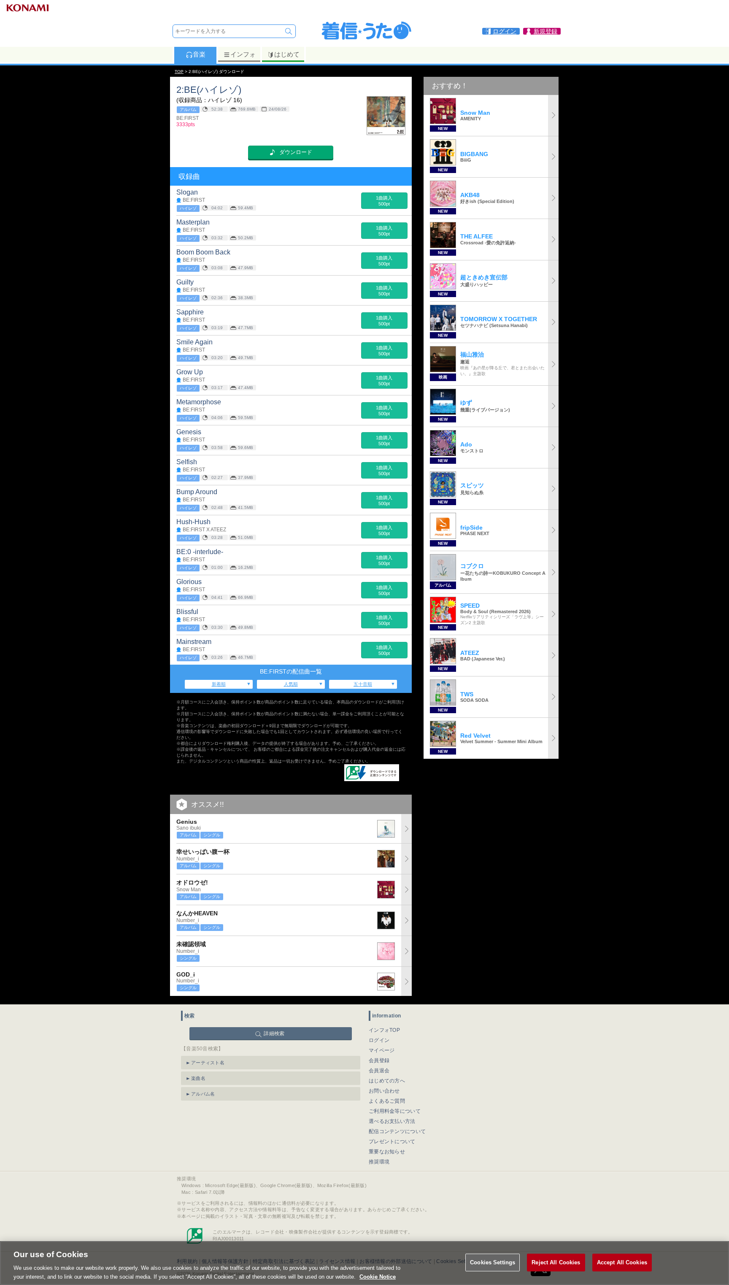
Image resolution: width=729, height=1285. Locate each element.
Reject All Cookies (556, 1262)
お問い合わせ (384, 1091)
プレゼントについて (392, 1141)
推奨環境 (379, 1162)
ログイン (379, 1040)
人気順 (291, 684)
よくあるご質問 (387, 1101)
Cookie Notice (377, 1276)
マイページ (382, 1050)
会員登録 (379, 1060)
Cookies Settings (492, 1262)
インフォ (243, 54)
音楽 (199, 54)
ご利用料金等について (395, 1111)
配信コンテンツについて (397, 1131)
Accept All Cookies (622, 1262)
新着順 (219, 684)
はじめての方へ (387, 1081)
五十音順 (363, 684)
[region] (364, 1263)
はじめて (287, 54)
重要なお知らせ (387, 1152)
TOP (179, 71)
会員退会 (379, 1071)
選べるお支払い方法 (392, 1121)
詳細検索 (274, 1033)
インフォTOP (384, 1030)
